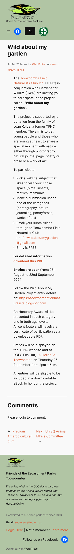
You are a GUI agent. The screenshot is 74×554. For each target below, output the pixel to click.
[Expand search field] (30, 31)
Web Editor (39, 64)
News (53, 64)
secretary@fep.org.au (28, 522)
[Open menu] (8, 31)
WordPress (31, 548)
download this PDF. (28, 261)
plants (11, 70)
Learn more (59, 530)
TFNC (20, 70)
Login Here (14, 530)
